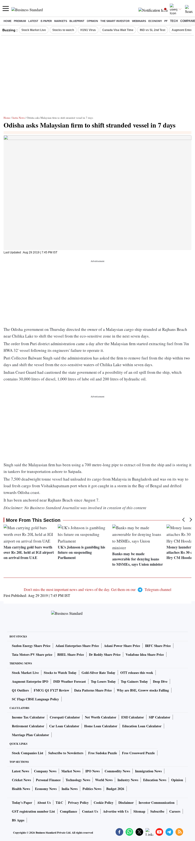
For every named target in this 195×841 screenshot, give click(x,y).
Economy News (46, 788)
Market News (70, 771)
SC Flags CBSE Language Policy (35, 699)
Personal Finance (48, 779)
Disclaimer (126, 802)
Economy (155, 21)
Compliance (68, 811)
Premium (20, 21)
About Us (44, 802)
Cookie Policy (103, 802)
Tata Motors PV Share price (32, 654)
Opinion (92, 21)
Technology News (78, 779)
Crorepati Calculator (65, 717)
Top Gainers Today (134, 681)
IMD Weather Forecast (69, 681)
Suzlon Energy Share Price (31, 645)
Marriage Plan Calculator (30, 734)
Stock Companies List (27, 752)
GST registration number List (33, 811)
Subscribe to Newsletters (65, 752)
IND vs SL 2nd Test (152, 30)
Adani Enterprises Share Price (77, 645)
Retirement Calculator (28, 725)
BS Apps (18, 820)
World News (103, 779)
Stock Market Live (33, 30)
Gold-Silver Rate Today (98, 672)
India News (18, 117)
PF (166, 21)
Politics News (92, 788)
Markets (60, 21)
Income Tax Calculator (28, 717)
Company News (45, 771)
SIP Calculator (159, 717)
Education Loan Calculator (141, 725)
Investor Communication (157, 802)
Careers (174, 811)
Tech (174, 21)
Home (7, 21)
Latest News (20, 771)
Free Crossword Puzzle (138, 752)
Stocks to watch (63, 30)
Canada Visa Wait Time (117, 30)
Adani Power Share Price (122, 645)
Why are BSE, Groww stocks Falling (143, 690)
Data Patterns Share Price (93, 690)
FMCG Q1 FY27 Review (51, 690)
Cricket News (21, 779)
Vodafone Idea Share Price (145, 654)
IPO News (92, 771)
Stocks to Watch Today (60, 672)
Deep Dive (160, 681)
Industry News (127, 779)
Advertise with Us (115, 811)
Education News (154, 779)
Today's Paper (22, 802)
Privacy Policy (78, 802)
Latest (33, 21)
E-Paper (46, 21)
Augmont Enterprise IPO (30, 681)
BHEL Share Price (70, 654)
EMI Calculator (132, 717)
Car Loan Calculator (64, 725)
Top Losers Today (103, 681)
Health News (21, 788)
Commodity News (117, 771)
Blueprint (76, 21)
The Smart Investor (115, 21)
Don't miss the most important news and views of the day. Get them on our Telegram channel (97, 589)
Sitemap (139, 811)
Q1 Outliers (20, 690)
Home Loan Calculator (100, 725)
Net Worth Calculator (100, 717)
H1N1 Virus (88, 30)
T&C (59, 802)
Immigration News (148, 771)
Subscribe (157, 811)
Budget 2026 (115, 788)
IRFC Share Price (158, 645)
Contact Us (90, 811)
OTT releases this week (136, 672)
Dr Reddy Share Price (105, 654)
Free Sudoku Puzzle (102, 752)
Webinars (139, 21)
